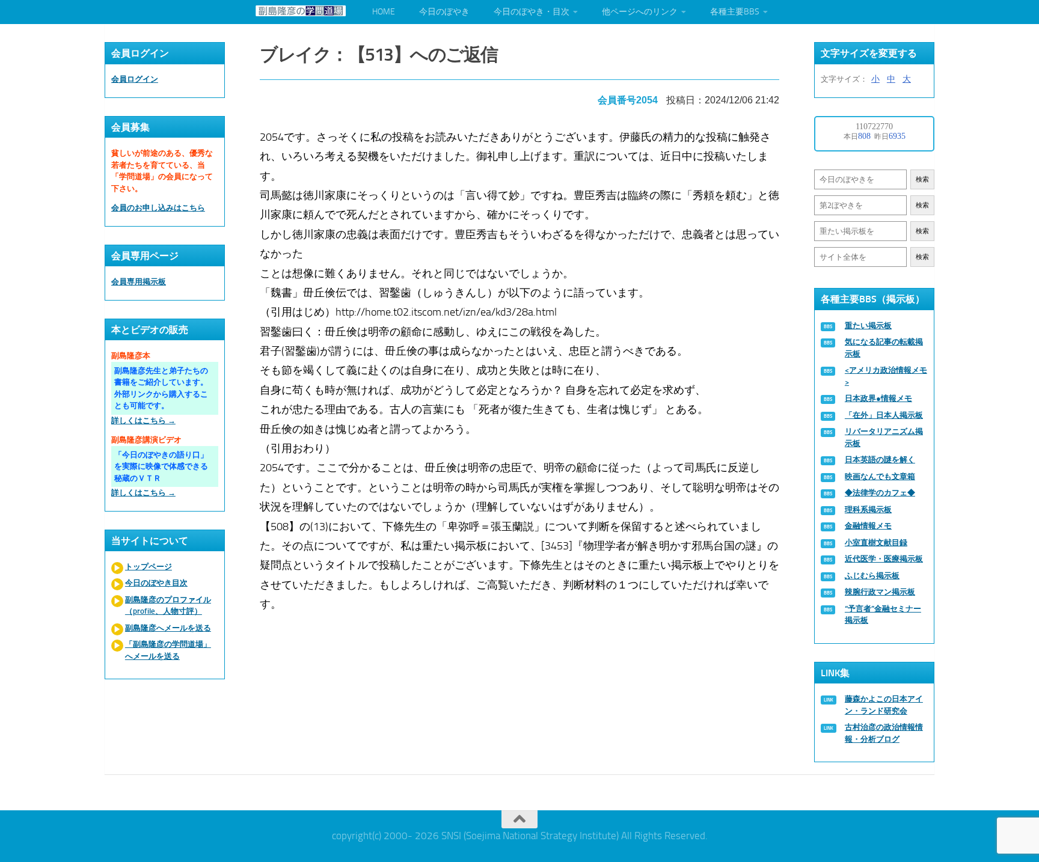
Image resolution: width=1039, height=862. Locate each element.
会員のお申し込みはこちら (158, 207)
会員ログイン (134, 79)
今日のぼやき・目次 (531, 12)
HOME (383, 12)
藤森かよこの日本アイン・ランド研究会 (884, 704)
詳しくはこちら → (143, 420)
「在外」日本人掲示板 (884, 415)
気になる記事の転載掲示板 (884, 347)
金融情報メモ (868, 525)
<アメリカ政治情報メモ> (886, 376)
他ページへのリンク (640, 12)
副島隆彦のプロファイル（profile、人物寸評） (168, 605)
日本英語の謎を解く (880, 459)
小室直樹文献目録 (876, 542)
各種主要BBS (734, 12)
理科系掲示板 (868, 509)
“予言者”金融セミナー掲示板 (883, 614)
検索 (922, 179)
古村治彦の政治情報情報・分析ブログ (884, 733)
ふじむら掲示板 (872, 575)
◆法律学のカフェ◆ (880, 492)
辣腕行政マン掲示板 (880, 591)
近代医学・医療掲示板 (884, 558)
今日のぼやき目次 (156, 582)
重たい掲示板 (868, 325)
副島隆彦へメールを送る (168, 627)
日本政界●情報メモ (878, 398)
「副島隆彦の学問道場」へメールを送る (168, 650)
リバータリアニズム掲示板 (884, 437)
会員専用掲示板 (138, 281)
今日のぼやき (444, 12)
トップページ (148, 566)
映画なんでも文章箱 (880, 476)
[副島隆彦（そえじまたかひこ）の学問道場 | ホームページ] (300, 11)
